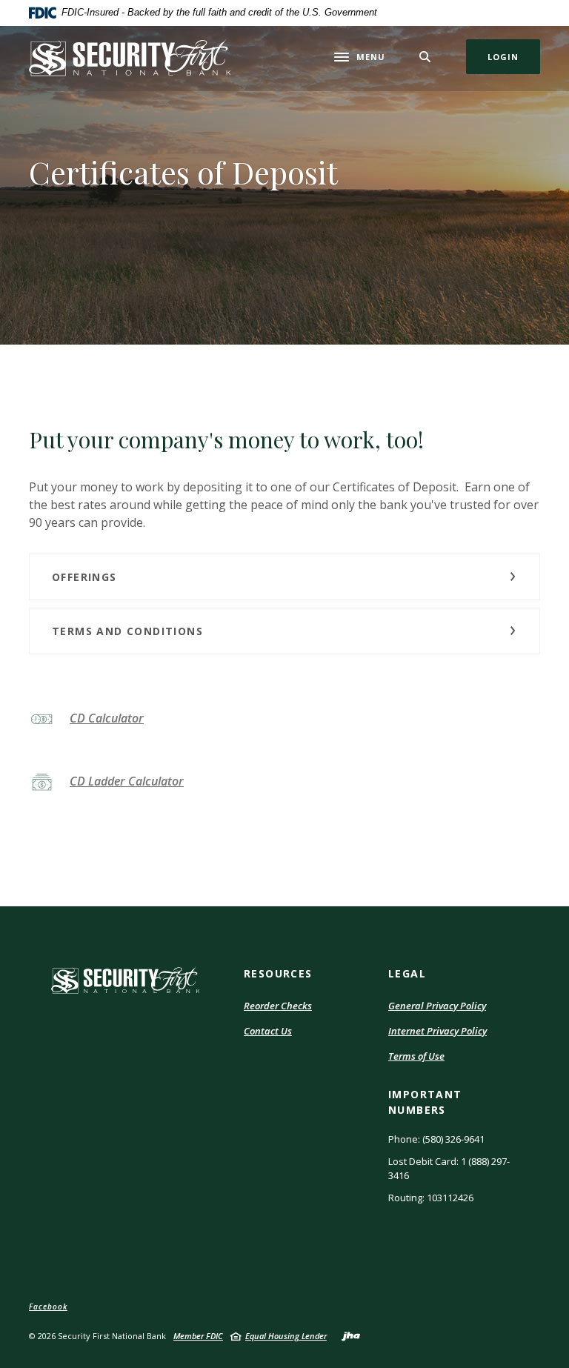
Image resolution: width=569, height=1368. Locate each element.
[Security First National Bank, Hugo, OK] (129, 57)
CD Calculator (107, 718)
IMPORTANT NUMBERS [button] (425, 1102)
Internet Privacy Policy (437, 1031)
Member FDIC (198, 1335)
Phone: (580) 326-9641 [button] (436, 1139)
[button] (284, 577)
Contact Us (268, 1030)
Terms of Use (416, 1056)
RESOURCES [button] (278, 973)
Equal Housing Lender (286, 1335)
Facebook (48, 1306)
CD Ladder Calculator (127, 781)
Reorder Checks (278, 1006)
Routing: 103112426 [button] (430, 1197)
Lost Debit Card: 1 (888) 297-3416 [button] (449, 1169)
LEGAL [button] (407, 973)
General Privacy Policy (437, 1005)
